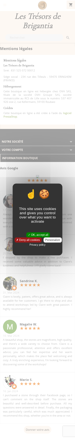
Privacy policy (37, 244)
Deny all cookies (29, 240)
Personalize (52, 240)
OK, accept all (39, 234)
